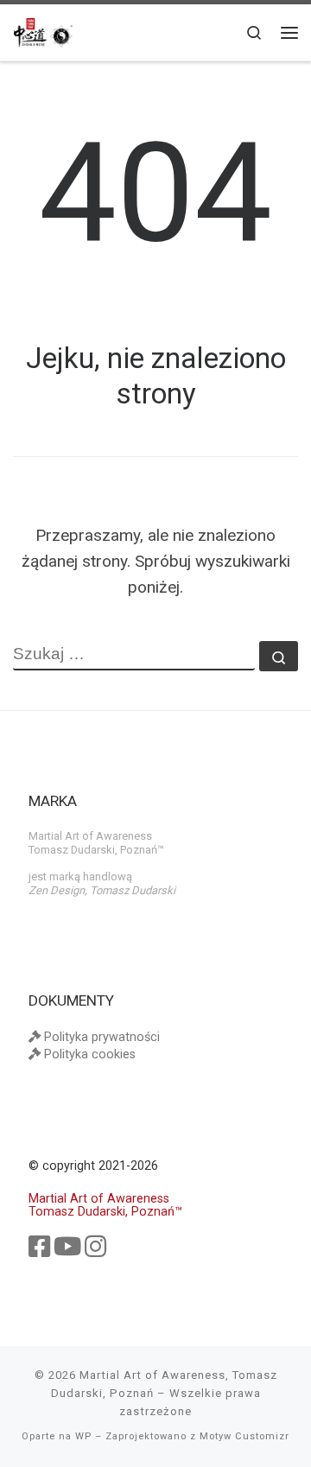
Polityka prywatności (100, 1037)
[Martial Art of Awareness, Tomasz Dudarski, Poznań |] (43, 32)
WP (83, 1436)
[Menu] (289, 32)
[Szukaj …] (278, 656)
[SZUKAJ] (134, 655)
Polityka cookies (88, 1054)
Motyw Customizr (244, 1436)
